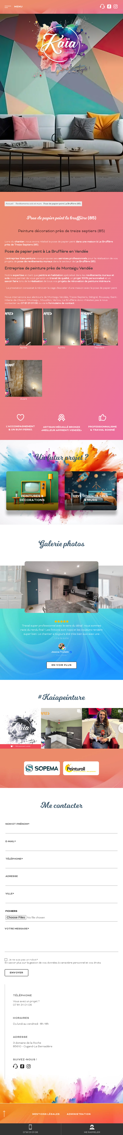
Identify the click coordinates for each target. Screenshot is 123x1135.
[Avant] (23, 378)
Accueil (9, 204)
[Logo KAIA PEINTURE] (61, 49)
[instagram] (116, 6)
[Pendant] (99, 327)
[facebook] (109, 6)
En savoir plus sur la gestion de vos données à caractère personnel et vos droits (53, 962)
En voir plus (62, 665)
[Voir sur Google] (61, 646)
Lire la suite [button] (61, 638)
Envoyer (16, 972)
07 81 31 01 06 (22, 1005)
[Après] (23, 327)
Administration (79, 1114)
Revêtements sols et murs (29, 204)
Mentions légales (46, 1114)
